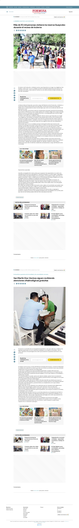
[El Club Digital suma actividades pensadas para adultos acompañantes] (45, 216)
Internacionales (25, 7)
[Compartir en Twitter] (21, 30)
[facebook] (19, 30)
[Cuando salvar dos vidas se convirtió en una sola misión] (18, 216)
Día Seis (15, 7)
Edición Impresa (69, 7)
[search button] (7, 7)
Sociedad (48, 7)
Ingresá (70, 11)
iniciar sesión (36, 257)
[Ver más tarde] (14, 30)
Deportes (11, 7)
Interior (20, 7)
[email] (23, 30)
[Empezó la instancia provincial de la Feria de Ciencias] (18, 207)
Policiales (38, 7)
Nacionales (32, 7)
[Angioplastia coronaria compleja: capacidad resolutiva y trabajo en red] (45, 207)
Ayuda (44, 522)
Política (43, 7)
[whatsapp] (16, 30)
